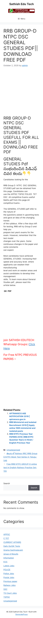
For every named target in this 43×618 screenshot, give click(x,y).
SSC (5, 589)
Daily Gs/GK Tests (11, 546)
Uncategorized (13, 450)
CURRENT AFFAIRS (12, 542)
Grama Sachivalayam (13, 550)
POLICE (6, 570)
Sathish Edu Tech (21, 4)
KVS (5, 562)
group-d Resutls (10, 554)
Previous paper (10, 581)
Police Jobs (8, 573)
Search (6, 483)
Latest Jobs (8, 566)
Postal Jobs (8, 577)
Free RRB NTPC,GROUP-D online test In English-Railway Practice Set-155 (20, 467)
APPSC (6, 534)
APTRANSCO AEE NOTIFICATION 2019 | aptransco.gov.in (19, 416)
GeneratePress (21, 614)
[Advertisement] (21, 92)
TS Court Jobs (10, 593)
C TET (6, 538)
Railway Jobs (9, 585)
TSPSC (6, 597)
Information (8, 558)
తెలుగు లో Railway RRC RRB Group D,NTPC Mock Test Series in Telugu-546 (20, 457)
